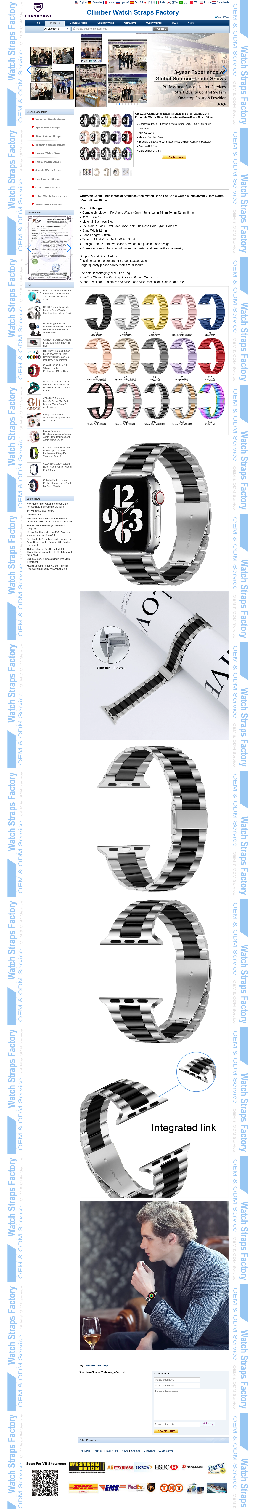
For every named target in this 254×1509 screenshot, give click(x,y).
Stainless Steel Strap (97, 1365)
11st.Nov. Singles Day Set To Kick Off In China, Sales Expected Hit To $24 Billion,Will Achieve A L (49, 552)
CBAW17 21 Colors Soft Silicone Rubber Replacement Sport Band (56, 368)
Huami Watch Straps (48, 161)
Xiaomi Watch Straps (48, 136)
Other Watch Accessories (51, 196)
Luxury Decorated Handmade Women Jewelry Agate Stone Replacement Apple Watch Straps (57, 435)
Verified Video (223, 17)
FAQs (175, 23)
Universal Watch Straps (50, 118)
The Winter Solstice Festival (41, 510)
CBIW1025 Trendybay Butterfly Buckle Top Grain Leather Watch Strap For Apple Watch (56, 403)
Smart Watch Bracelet (48, 204)
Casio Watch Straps (47, 187)
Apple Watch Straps (47, 127)
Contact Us (130, 23)
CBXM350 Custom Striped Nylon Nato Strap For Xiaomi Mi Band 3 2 (57, 467)
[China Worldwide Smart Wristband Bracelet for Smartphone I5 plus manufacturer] (34, 342)
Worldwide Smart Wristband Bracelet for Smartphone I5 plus (57, 343)
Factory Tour (112, 1451)
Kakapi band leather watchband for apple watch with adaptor (56, 417)
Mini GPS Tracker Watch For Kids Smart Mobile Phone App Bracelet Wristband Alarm (57, 295)
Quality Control (154, 23)
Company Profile (78, 23)
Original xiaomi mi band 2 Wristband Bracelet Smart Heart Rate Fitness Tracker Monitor (56, 386)
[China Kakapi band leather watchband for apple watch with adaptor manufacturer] (34, 420)
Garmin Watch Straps (48, 170)
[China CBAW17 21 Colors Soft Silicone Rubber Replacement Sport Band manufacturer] (34, 371)
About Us (85, 1451)
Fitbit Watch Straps (47, 178)
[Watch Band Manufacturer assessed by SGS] (127, 106)
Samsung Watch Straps (50, 144)
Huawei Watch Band (48, 153)
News (191, 23)
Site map (135, 1451)
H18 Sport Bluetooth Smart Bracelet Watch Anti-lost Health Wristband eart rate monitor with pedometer (56, 355)
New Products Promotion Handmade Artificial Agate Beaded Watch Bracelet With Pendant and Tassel (49, 542)
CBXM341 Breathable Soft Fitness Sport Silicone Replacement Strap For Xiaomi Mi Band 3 (56, 452)
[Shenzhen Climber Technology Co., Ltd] (38, 10)
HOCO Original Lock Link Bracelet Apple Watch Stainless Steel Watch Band (57, 310)
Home (37, 23)
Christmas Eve (34, 514)
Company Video (105, 23)
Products (55, 23)
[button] (116, 104)
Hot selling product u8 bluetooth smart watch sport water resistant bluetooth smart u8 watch (57, 328)
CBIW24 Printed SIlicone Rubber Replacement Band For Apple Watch (57, 483)
